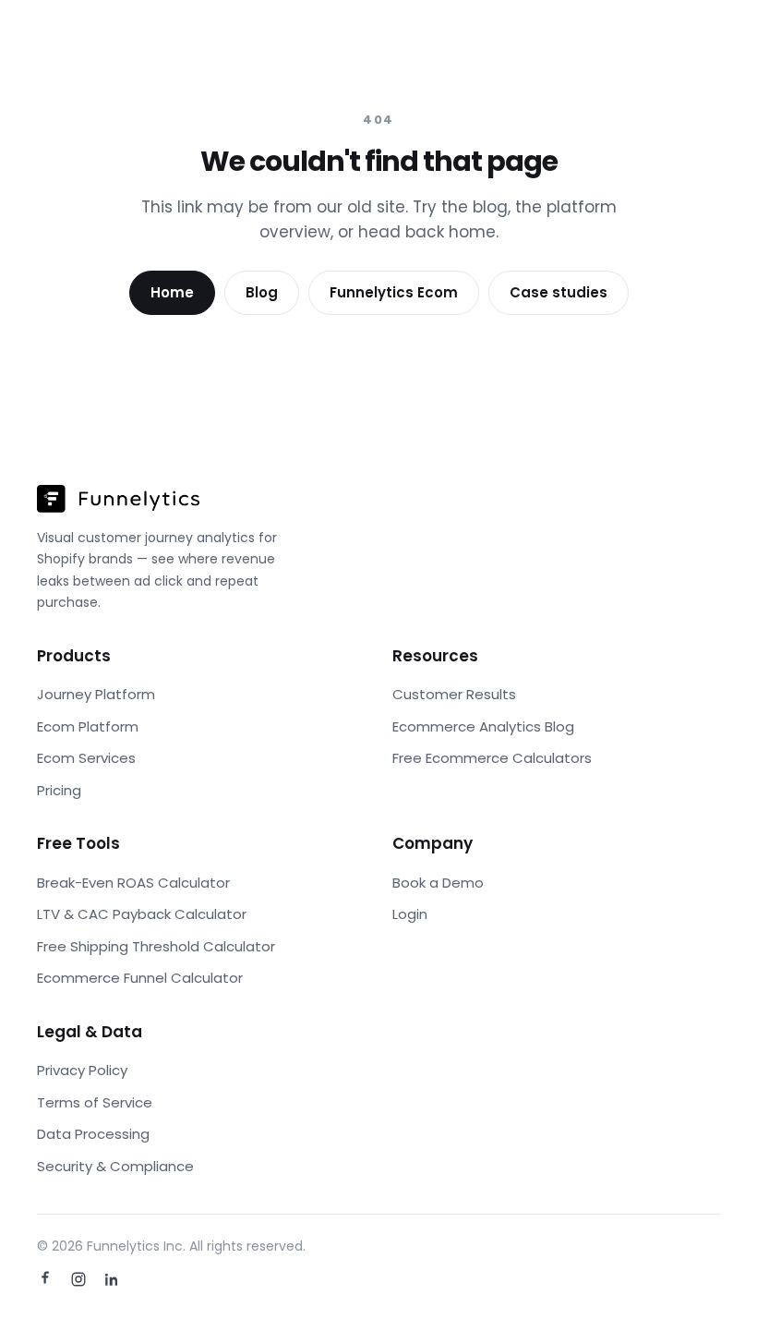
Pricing (59, 790)
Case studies (558, 292)
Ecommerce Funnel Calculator (140, 977)
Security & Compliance (115, 1166)
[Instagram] (78, 1279)
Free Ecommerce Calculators (492, 758)
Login (409, 914)
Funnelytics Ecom (394, 292)
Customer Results (454, 694)
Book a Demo (438, 882)
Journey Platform (96, 694)
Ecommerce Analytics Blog (483, 726)
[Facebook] (45, 1279)
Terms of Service (94, 1102)
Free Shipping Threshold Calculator (156, 946)
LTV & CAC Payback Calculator (141, 914)
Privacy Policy (82, 1070)
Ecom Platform (87, 726)
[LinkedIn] (111, 1279)
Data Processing (93, 1133)
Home (172, 292)
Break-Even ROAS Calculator (133, 882)
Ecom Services (86, 758)
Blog (262, 292)
